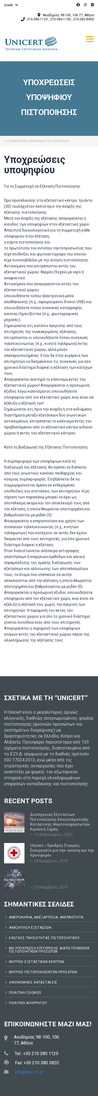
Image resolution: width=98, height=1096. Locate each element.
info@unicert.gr (29, 1072)
